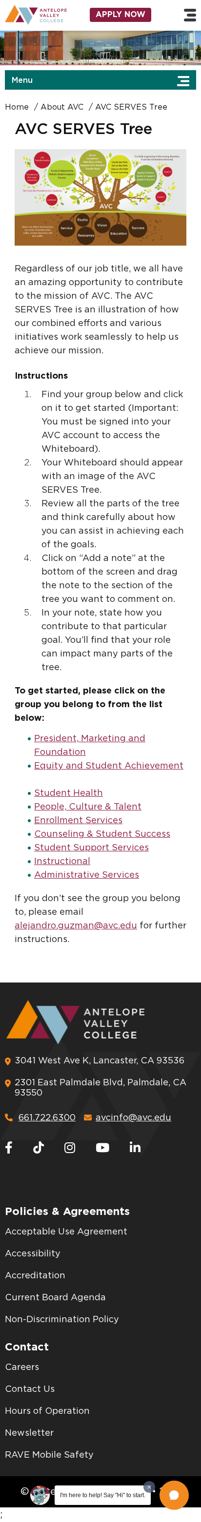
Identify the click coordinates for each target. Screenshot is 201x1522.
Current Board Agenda (55, 1297)
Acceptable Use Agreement (66, 1232)
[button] (174, 1495)
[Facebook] (9, 1148)
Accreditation (35, 1276)
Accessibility (32, 1254)
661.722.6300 (47, 1118)
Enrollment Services (78, 820)
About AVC (61, 107)
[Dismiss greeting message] (149, 1487)
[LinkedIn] (135, 1148)
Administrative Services (86, 875)
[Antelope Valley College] (33, 15)
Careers (22, 1367)
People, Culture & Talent (87, 807)
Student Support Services (91, 848)
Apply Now (120, 15)
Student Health (68, 793)
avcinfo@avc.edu (133, 1118)
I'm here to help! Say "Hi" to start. (102, 1495)
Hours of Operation (47, 1411)
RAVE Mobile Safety (49, 1455)
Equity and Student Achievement (108, 766)
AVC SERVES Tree (131, 107)
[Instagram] (69, 1148)
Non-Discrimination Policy (62, 1319)
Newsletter (29, 1433)
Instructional (62, 861)
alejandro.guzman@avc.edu (76, 926)
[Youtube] (102, 1148)
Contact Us (30, 1389)
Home (17, 107)
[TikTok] (38, 1148)
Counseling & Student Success (102, 834)
